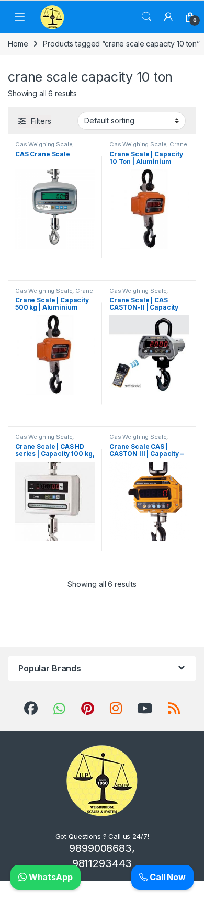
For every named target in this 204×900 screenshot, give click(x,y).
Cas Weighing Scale (43, 144)
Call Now (167, 877)
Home (18, 43)
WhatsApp (50, 877)
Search (146, 16)
